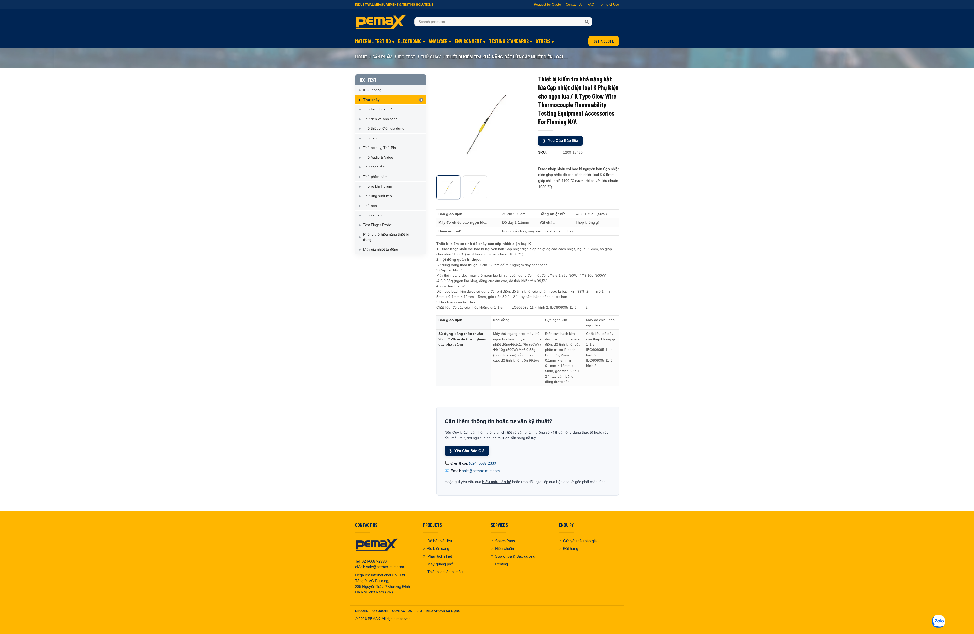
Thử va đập (372, 215)
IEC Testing (372, 90)
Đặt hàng (570, 548)
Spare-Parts (505, 541)
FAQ (590, 4)
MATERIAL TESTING (373, 41)
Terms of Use (609, 4)
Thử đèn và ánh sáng (380, 119)
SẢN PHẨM (382, 57)
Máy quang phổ (440, 564)
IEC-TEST (406, 57)
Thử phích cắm (375, 177)
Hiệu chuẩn (504, 548)
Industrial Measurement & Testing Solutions (394, 4)
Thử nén (370, 205)
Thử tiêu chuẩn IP (377, 109)
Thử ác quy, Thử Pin (379, 148)
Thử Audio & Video (378, 157)
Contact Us (574, 4)
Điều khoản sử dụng (443, 611)
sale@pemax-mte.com (481, 471)
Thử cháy (431, 57)
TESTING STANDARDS (509, 41)
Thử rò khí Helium (377, 186)
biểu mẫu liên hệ (496, 482)
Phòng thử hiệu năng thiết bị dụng (386, 237)
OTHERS (543, 41)
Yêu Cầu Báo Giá (560, 140)
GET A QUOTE (604, 41)
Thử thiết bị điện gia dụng (383, 128)
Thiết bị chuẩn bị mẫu (445, 572)
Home (361, 57)
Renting (501, 564)
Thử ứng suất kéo (377, 196)
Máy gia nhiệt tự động (380, 249)
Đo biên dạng (438, 548)
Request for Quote (547, 4)
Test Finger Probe (377, 225)
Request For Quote (371, 611)
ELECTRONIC (410, 41)
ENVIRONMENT (468, 41)
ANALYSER (438, 41)
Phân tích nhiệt (439, 556)
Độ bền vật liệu (439, 541)
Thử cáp (370, 138)
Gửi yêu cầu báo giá (580, 541)
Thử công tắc (374, 167)
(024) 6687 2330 (482, 463)
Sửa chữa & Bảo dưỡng (515, 556)
